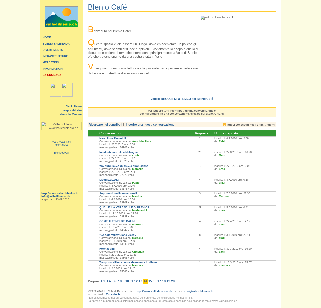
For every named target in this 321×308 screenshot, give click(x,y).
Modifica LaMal (109, 179)
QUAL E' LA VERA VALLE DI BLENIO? (124, 207)
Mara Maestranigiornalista (61, 143)
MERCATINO (51, 62)
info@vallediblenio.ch (55, 196)
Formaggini (107, 248)
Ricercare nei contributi (105, 124)
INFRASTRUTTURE (55, 56)
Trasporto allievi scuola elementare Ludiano (128, 262)
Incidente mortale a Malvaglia (118, 152)
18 (164, 281)
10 (127, 281)
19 (168, 281)
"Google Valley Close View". (117, 234)
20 (173, 281)
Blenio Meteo (74, 106)
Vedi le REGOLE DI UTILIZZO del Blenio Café (182, 99)
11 (131, 281)
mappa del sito (72, 110)
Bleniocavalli (61, 152)
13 (140, 281)
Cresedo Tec (114, 294)
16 (154, 281)
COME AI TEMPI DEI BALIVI (117, 221)
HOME (47, 37)
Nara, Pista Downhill (112, 138)
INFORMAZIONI (53, 68)
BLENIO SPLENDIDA (56, 43)
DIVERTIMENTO (53, 49)
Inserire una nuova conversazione (150, 124)
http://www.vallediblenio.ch (59, 193)
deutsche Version (71, 114)
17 (159, 281)
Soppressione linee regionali (118, 193)
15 (150, 281)
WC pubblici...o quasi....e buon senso (123, 165)
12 (136, 281)
